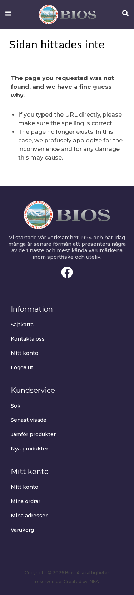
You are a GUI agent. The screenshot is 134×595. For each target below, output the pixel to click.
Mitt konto (24, 353)
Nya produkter (29, 448)
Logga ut (22, 367)
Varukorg (22, 530)
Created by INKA (81, 581)
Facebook (67, 272)
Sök (15, 406)
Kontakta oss (28, 339)
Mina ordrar (25, 501)
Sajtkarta (22, 324)
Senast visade (28, 420)
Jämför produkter (33, 434)
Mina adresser (29, 515)
